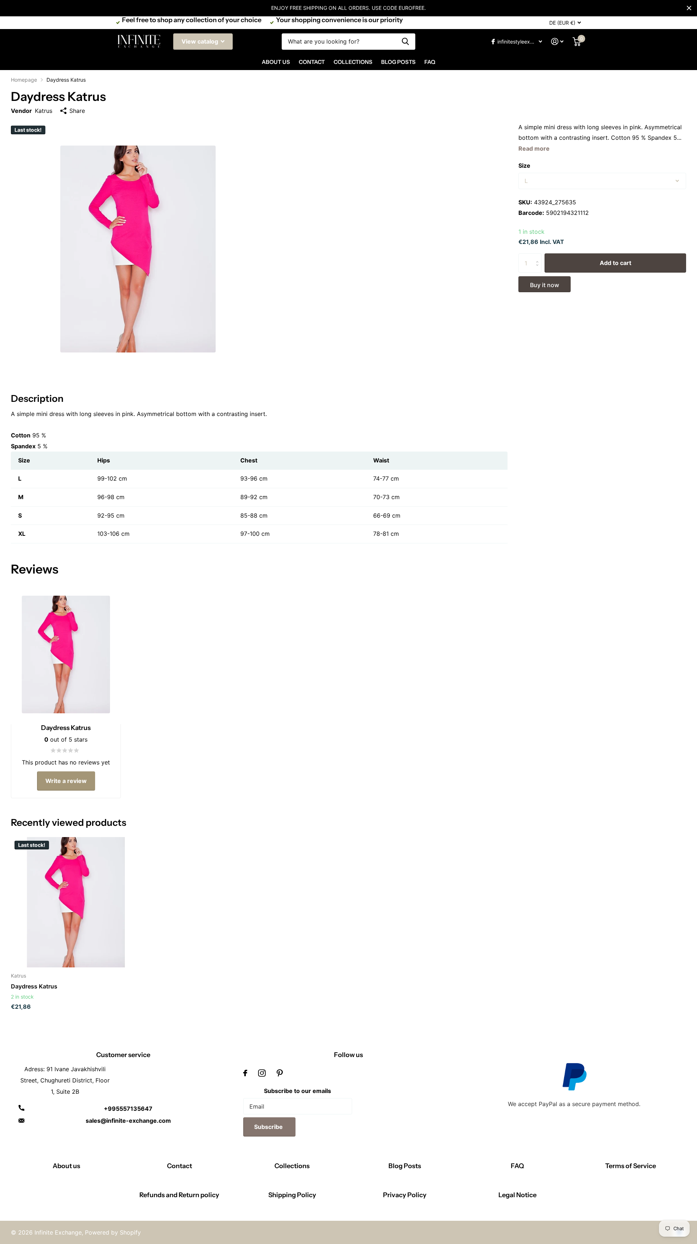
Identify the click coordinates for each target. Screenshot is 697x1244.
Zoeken (405, 41)
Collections (353, 61)
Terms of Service (630, 1166)
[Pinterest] (280, 1073)
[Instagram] (262, 1073)
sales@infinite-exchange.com (128, 1120)
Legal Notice (517, 1195)
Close (689, 8)
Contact (312, 61)
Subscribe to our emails (297, 1090)
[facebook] (245, 1073)
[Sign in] (557, 41)
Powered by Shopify (113, 1232)
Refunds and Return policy (179, 1195)
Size (524, 165)
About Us (276, 61)
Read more (534, 148)
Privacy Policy (405, 1195)
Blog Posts (398, 61)
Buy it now (544, 285)
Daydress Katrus (34, 986)
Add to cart (615, 262)
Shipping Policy (292, 1195)
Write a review (66, 780)
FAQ (429, 61)
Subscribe (269, 1126)
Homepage (24, 80)
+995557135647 (128, 1108)
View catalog (201, 41)
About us (66, 1166)
